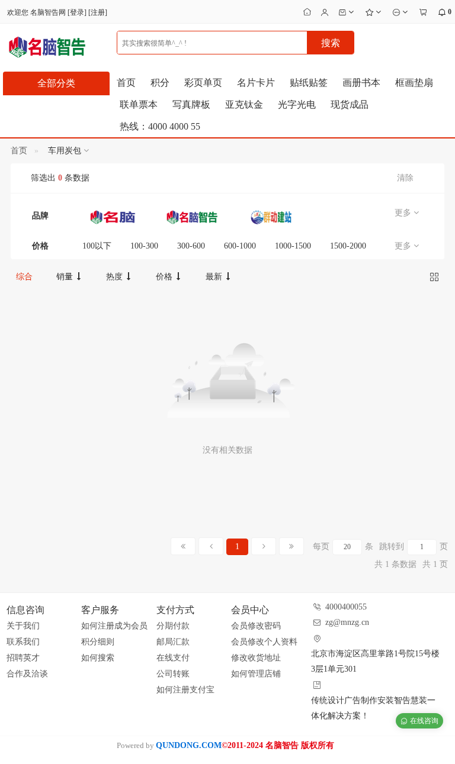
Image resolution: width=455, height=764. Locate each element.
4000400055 (346, 606)
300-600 (191, 245)
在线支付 (173, 657)
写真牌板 (191, 104)
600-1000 (240, 245)
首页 (126, 83)
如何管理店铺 (256, 673)
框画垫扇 (414, 83)
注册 (98, 12)
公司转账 (173, 673)
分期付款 (173, 625)
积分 (159, 83)
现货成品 (350, 104)
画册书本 (361, 83)
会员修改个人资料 (264, 641)
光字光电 (297, 104)
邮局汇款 (173, 641)
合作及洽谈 (27, 673)
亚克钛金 (244, 104)
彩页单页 (203, 83)
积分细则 (97, 641)
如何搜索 (97, 657)
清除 (405, 177)
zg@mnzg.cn (347, 622)
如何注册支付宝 (185, 689)
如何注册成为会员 (114, 625)
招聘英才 (23, 657)
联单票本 (139, 104)
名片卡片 (256, 83)
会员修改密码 (256, 625)
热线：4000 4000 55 (160, 126)
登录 (77, 12)
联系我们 (23, 641)
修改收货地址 (256, 657)
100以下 (96, 245)
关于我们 (23, 625)
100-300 (144, 245)
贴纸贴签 (309, 83)
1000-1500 (293, 245)
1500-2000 (348, 245)
